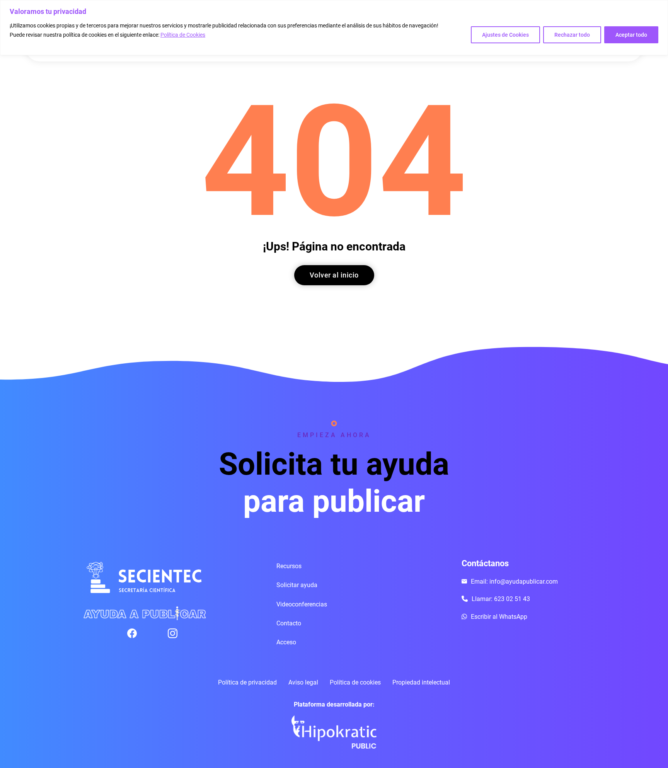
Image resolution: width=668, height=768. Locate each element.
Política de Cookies (182, 35)
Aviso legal (303, 682)
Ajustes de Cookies (505, 35)
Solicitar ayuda (296, 585)
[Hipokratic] (334, 732)
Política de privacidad (247, 682)
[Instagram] (188, 633)
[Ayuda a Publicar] (144, 612)
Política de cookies (355, 682)
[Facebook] (147, 633)
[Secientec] (144, 578)
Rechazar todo (572, 35)
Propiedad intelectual (421, 682)
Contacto (288, 623)
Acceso (286, 642)
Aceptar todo (631, 35)
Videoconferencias (301, 604)
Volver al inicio (334, 275)
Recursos (289, 566)
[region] (334, 27)
